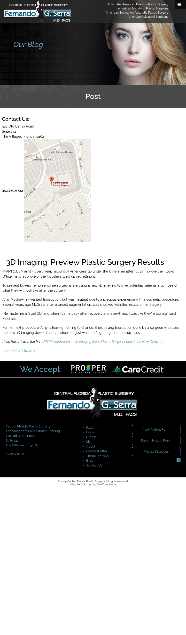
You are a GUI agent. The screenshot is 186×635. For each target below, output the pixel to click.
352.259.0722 (12, 190)
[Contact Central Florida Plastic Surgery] (57, 190)
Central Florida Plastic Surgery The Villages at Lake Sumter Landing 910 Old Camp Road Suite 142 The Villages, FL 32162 (33, 436)
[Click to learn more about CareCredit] (138, 369)
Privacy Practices (156, 451)
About (90, 446)
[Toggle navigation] (180, 4)
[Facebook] (178, 460)
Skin (89, 441)
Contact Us (94, 465)
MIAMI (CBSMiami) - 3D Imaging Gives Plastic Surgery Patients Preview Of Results (104, 342)
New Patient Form (156, 429)
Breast (91, 437)
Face (89, 427)
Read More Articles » (18, 351)
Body (90, 432)
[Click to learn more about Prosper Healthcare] (89, 369)
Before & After (96, 451)
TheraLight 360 (97, 456)
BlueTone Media (106, 484)
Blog (89, 460)
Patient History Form (156, 440)
